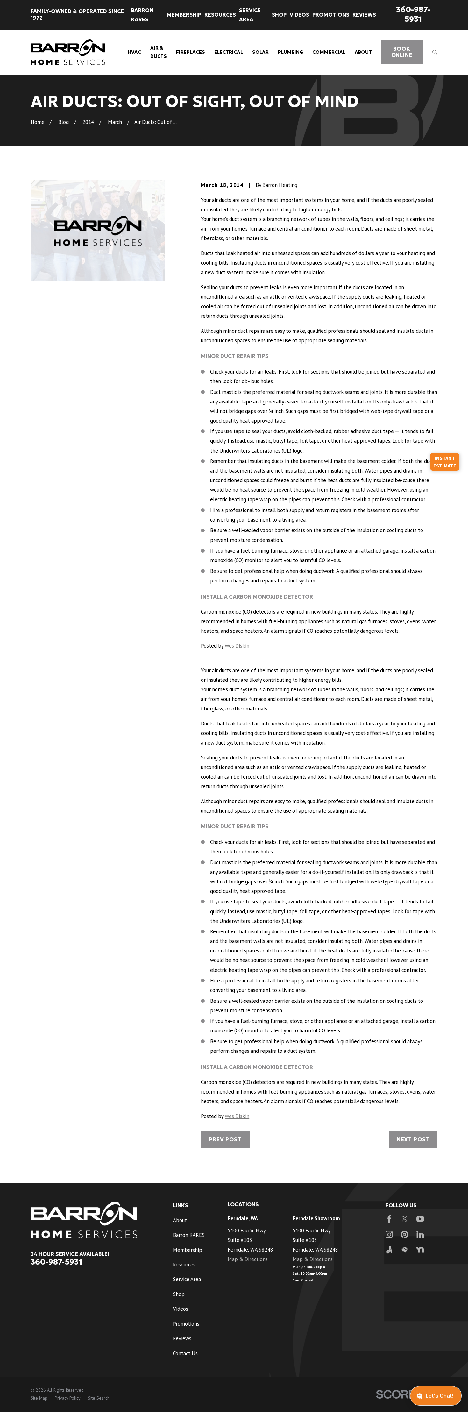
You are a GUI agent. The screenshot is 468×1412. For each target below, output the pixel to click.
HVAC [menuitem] (134, 52)
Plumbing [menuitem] (290, 52)
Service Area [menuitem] (250, 15)
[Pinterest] (404, 1234)
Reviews (182, 1338)
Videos (180, 1308)
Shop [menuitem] (279, 14)
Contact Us (185, 1353)
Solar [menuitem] (260, 52)
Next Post (413, 1139)
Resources (184, 1264)
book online (402, 52)
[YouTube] (420, 1219)
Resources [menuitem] (220, 14)
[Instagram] (389, 1234)
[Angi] (389, 1249)
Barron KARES (189, 1234)
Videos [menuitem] (299, 14)
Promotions (186, 1323)
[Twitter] (404, 1219)
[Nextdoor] (420, 1249)
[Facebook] (389, 1219)
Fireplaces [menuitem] (190, 52)
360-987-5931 (413, 14)
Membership (187, 1249)
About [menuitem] (363, 52)
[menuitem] (39, 1398)
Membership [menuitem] (184, 14)
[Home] (68, 52)
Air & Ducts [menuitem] (158, 52)
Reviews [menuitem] (364, 14)
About (180, 1220)
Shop (179, 1294)
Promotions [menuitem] (330, 14)
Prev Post (225, 1139)
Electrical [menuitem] (228, 52)
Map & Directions (248, 1259)
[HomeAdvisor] (404, 1249)
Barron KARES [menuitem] (142, 15)
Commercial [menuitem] (328, 52)
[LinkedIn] (420, 1234)
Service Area (187, 1279)
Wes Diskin (237, 645)
